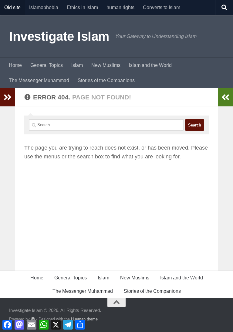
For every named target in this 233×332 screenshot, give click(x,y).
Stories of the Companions (106, 80)
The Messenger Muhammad (39, 80)
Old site (12, 7)
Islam (77, 65)
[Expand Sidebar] (7, 97)
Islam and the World (150, 65)
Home (15, 65)
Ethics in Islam (82, 7)
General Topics (46, 65)
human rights (120, 7)
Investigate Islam (59, 36)
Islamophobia (43, 7)
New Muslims (105, 65)
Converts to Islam (161, 7)
